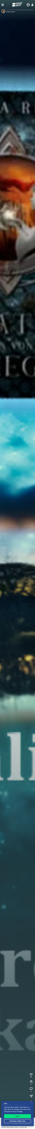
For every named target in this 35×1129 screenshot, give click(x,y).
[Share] (31, 1096)
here (20, 1111)
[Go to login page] (32, 5)
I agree (17, 1116)
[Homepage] (17, 4)
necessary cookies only (17, 1121)
